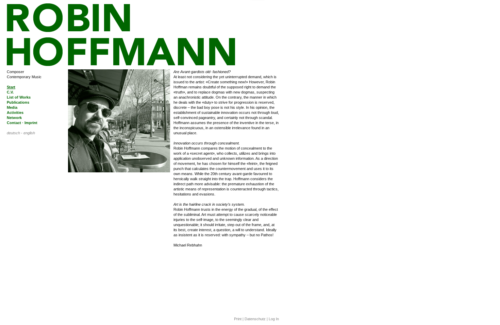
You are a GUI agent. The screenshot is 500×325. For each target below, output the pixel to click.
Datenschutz (255, 319)
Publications (18, 102)
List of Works (19, 97)
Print (237, 319)
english (29, 133)
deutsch (13, 133)
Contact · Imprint (22, 123)
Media (12, 107)
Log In (274, 319)
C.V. (10, 92)
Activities (15, 112)
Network (14, 118)
